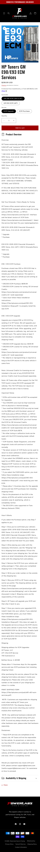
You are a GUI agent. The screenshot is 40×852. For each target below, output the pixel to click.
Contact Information (21, 847)
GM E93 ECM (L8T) (11, 103)
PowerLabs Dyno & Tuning (17, 841)
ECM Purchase (24, 111)
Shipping (4, 85)
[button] (4, 13)
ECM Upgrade (9, 111)
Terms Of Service (20, 844)
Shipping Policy (32, 844)
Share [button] (6, 785)
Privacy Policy (9, 844)
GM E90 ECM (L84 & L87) (13, 98)
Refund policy (31, 841)
